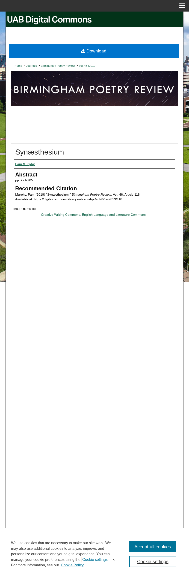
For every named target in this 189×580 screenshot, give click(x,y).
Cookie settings (95, 560)
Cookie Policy (72, 565)
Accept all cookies (152, 546)
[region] (94, 554)
